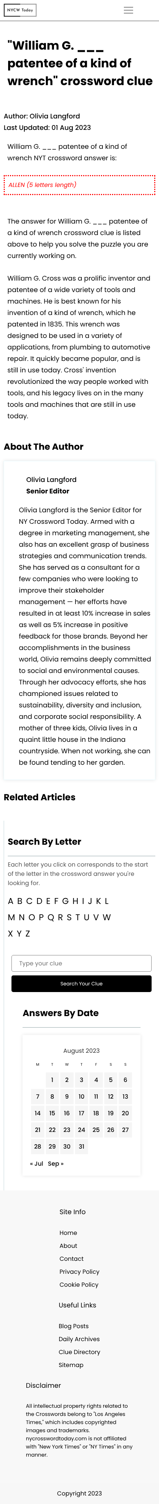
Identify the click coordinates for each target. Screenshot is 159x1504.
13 (125, 1096)
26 (111, 1130)
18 (96, 1113)
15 (52, 1113)
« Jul (36, 1163)
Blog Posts (74, 1326)
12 (111, 1096)
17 (81, 1113)
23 (67, 1130)
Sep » (56, 1163)
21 (37, 1130)
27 (125, 1130)
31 (81, 1146)
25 (95, 1130)
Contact (72, 1259)
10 (82, 1096)
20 (125, 1113)
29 (52, 1146)
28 (37, 1146)
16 (67, 1113)
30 (67, 1146)
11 (96, 1096)
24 (81, 1130)
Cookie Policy (79, 1284)
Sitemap (71, 1365)
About (68, 1246)
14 (38, 1113)
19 (111, 1113)
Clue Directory (80, 1352)
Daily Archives (79, 1339)
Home (68, 1233)
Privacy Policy (79, 1271)
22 (52, 1130)
